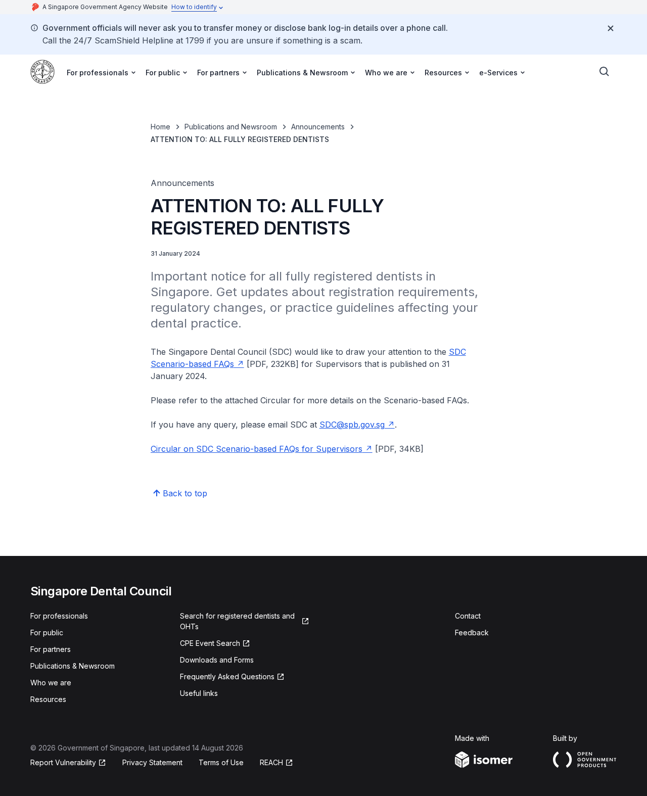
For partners (50, 649)
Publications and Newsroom (230, 126)
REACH (271, 762)
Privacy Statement (152, 762)
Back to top (185, 493)
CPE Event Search (210, 643)
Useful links (199, 693)
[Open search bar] (604, 72)
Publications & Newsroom (72, 666)
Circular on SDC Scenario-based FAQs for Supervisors (256, 449)
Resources (48, 699)
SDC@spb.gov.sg (352, 424)
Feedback (472, 632)
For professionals (59, 616)
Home (160, 126)
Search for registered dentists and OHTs (237, 621)
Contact (468, 616)
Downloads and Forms (217, 659)
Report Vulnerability (63, 762)
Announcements (318, 126)
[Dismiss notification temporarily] (610, 28)
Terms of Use (221, 762)
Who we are (50, 682)
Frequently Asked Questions (227, 676)
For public (46, 632)
